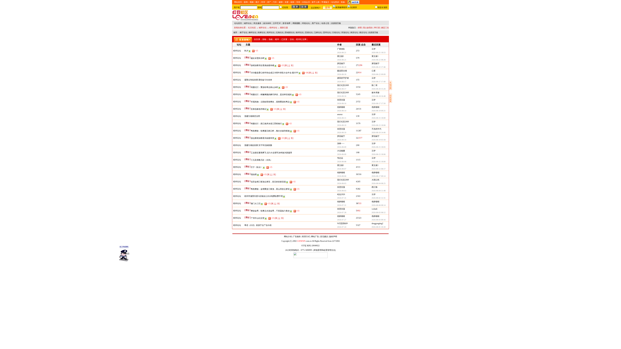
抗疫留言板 (373, 32)
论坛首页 (238, 23)
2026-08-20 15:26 (379, 89)
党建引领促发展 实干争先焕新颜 (258, 145)
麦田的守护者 (343, 78)
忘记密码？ (316, 8)
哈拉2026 (341, 194)
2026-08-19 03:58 (379, 140)
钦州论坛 (300, 32)
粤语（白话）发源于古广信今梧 (258, 225)
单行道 (377, 27)
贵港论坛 (309, 32)
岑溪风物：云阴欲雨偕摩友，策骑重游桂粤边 (275, 102)
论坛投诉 (335, 2)
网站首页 (238, 2)
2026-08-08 (341, 162)
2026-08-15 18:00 (379, 118)
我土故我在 (368, 27)
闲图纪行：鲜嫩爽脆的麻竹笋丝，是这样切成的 (276, 94)
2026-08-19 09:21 (379, 111)
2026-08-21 (341, 52)
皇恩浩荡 (341, 100)
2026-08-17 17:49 (379, 82)
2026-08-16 (341, 96)
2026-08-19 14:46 (379, 132)
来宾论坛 (354, 32)
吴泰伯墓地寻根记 (263, 109)
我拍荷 (258, 174)
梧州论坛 (273, 27)
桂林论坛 (262, 32)
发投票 (257, 39)
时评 (263, 2)
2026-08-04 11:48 (379, 191)
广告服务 (297, 236)
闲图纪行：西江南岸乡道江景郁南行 (271, 123)
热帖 (271, 39)
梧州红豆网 (301, 39)
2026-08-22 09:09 (379, 74)
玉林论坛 (318, 32)
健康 (281, 2)
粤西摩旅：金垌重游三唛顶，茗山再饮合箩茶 (275, 189)
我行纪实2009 (343, 85)
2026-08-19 (341, 67)
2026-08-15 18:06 (379, 125)
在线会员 (306, 2)
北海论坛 (280, 32)
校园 (292, 2)
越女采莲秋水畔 (262, 58)
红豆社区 (252, 27)
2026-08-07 (341, 169)
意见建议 (324, 236)
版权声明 (333, 236)
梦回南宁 (341, 63)
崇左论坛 (363, 32)
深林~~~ (340, 143)
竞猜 (298, 2)
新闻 (246, 2)
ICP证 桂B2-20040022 (310, 245)
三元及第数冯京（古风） (261, 160)
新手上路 (316, 2)
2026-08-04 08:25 (379, 183)
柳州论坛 (252, 32)
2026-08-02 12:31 (379, 198)
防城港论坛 (290, 32)
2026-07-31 (341, 198)
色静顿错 (341, 107)
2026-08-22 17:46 (379, 67)
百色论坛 (336, 32)
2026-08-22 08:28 (379, 60)
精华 (277, 39)
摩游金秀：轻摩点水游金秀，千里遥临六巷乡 (275, 211)
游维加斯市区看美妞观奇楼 (267, 65)
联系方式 (306, 236)
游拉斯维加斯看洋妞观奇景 (267, 138)
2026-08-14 (341, 111)
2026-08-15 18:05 (379, 147)
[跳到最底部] (390, 102)
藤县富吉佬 (342, 71)
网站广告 (315, 236)
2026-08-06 (341, 176)
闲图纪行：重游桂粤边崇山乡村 (269, 87)
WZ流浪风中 (342, 223)
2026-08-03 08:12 (379, 212)
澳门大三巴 (260, 203)
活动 (292, 39)
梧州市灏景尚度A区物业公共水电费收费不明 (263, 196)
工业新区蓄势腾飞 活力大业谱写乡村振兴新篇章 (271, 153)
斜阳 (360, 27)
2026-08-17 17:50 (379, 103)
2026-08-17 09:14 (379, 176)
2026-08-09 (341, 147)
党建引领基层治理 (252, 116)
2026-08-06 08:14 (379, 205)
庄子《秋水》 (261, 167)
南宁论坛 (243, 32)
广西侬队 (341, 49)
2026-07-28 (341, 212)
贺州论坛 (327, 32)
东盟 (287, 2)
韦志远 (340, 158)
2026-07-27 (341, 220)
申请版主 (325, 2)
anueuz (340, 114)
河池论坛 (345, 32)
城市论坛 (263, 27)
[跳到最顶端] (390, 89)
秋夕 (251, 51)
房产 (269, 2)
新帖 (264, 39)
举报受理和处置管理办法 (324, 250)
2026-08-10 (341, 125)
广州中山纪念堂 (262, 218)
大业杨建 (341, 151)
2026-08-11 (341, 118)
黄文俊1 (340, 56)
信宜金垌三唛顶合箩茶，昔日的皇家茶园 (273, 182)
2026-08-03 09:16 (379, 220)
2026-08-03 (341, 183)
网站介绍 (288, 236)
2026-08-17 (341, 82)
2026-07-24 (341, 227)
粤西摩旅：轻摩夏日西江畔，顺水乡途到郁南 (275, 131)
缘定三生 (385, 27)
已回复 (284, 39)
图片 (257, 2)
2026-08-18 (341, 74)
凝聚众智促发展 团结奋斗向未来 (258, 80)
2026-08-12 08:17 (379, 169)
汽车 (275, 2)
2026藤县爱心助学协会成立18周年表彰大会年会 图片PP (279, 73)
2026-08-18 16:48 (379, 96)
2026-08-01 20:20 (379, 227)
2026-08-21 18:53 (379, 52)
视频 (252, 2)
